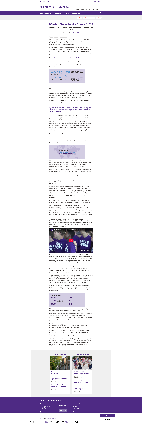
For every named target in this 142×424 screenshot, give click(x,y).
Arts (80, 17)
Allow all (107, 415)
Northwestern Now (54, 7)
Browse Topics (98, 9)
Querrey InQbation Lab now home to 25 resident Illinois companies (58, 386)
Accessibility (75, 406)
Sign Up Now (63, 410)
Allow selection (107, 419)
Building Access (76, 408)
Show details (83, 421)
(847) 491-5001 (44, 411)
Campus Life (58, 13)
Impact (67, 13)
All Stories (91, 9)
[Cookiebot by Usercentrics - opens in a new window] (32, 422)
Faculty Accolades (89, 17)
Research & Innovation (46, 13)
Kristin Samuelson (75, 32)
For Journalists (97, 1)
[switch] (57, 422)
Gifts (99, 17)
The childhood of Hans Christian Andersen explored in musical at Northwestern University (82, 373)
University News (76, 13)
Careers (74, 411)
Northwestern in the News (82, 9)
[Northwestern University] (71, 400)
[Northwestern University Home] (44, 1)
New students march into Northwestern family (67, 58)
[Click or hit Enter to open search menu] (100, 13)
